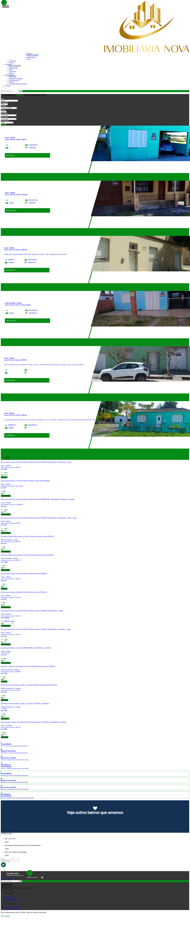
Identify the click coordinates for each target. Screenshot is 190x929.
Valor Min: (4, 113)
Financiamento (14, 80)
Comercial (12, 61)
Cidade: (3, 106)
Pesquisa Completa (16, 78)
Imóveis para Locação (13, 909)
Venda (29, 54)
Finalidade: (5, 102)
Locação (8, 64)
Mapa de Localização (13, 898)
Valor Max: (4, 117)
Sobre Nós (12, 77)
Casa (28, 59)
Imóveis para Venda (12, 907)
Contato (7, 86)
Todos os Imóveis (33, 55)
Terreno (11, 63)
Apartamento (31, 57)
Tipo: (2, 99)
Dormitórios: (5, 121)
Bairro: (3, 110)
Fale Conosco (10, 900)
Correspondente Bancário (18, 84)
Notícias (11, 82)
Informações (9, 75)
